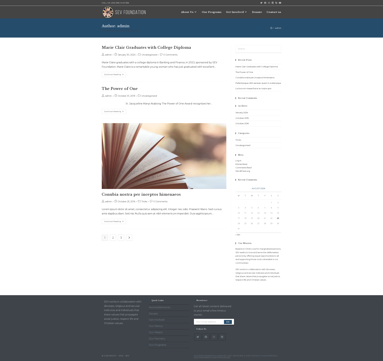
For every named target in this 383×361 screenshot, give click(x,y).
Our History (156, 326)
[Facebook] (205, 337)
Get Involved (156, 319)
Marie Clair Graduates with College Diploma (146, 47)
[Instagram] (214, 337)
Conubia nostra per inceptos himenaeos (141, 194)
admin (278, 28)
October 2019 (242, 118)
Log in (238, 160)
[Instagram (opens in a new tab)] (269, 2)
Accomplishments (159, 307)
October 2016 (242, 123)
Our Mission (156, 332)
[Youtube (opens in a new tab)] (279, 2)
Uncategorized (149, 54)
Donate (153, 313)
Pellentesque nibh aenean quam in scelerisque (258, 83)
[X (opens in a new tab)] (261, 2)
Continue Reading (115, 75)
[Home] (271, 28)
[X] (197, 337)
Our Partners (157, 338)
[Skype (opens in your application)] (276, 2)
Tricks (144, 201)
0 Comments (170, 54)
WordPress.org (242, 171)
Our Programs (157, 344)
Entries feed (241, 164)
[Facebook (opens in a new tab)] (265, 2)
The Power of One (120, 88)
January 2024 (241, 112)
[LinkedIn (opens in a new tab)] (272, 2)
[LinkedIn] (222, 337)
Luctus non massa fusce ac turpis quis (253, 88)
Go (228, 322)
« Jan (237, 234)
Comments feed (243, 167)
